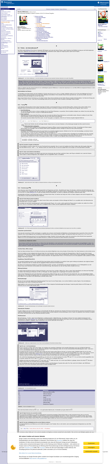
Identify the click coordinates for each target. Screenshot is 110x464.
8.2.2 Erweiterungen (41, 26)
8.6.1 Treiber (39, 39)
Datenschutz (58, 461)
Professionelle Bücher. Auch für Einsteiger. (101, 6)
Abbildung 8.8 (29, 50)
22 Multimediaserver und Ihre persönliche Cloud (6, 42)
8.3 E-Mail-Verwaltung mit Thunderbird (43, 27)
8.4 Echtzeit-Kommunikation (41, 31)
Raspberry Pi (106, 61)
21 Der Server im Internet (5, 40)
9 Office (2, 23)
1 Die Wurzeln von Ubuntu (5, 11)
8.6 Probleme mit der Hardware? (42, 38)
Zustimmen (59, 440)
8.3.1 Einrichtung (40, 28)
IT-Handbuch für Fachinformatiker (101, 84)
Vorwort (2, 10)
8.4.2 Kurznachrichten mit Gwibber (43, 33)
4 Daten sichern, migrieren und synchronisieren (6, 16)
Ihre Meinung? (3, 52)
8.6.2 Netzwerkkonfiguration (42, 40)
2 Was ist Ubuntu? (4, 13)
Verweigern (42, 447)
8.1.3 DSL (38, 21)
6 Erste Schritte (4, 19)
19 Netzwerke (3, 37)
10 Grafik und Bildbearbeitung (6, 24)
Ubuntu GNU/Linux (63, 9)
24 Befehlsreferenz (4, 45)
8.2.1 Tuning (39, 24)
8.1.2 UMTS (39, 19)
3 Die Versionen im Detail (5, 14)
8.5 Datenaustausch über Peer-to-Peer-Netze (44, 37)
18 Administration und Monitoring (7, 35)
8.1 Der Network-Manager (41, 17)
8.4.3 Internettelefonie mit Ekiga (43, 34)
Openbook (57, 9)
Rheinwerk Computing (50, 9)
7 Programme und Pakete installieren (7, 20)
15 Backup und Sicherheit (5, 31)
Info (99, 94)
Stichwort (2, 48)
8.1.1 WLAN (39, 18)
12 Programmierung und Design (6, 27)
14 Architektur (3, 30)
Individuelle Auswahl (91, 451)
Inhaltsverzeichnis (5, 9)
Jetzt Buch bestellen (4, 50)
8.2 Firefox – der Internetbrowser (43, 23)
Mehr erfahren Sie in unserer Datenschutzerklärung (30, 453)
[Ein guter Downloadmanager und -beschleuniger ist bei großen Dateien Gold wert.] (33, 304)
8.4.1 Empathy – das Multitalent (43, 32)
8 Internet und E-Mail (5, 22)
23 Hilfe (2, 44)
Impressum (51, 461)
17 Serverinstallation (4, 34)
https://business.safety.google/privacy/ (38, 458)
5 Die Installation (4, 18)
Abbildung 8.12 (34, 319)
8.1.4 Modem (39, 22)
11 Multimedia (3, 26)
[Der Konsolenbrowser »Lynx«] (33, 386)
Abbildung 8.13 (39, 353)
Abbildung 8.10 (33, 192)
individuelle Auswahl (29, 447)
